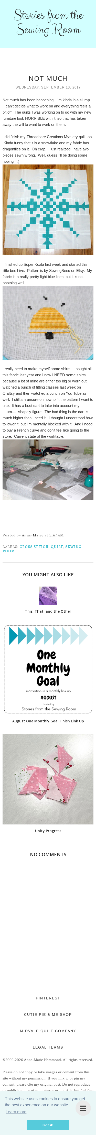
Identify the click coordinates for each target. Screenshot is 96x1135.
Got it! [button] (48, 1125)
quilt (57, 547)
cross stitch (34, 547)
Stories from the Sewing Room (48, 22)
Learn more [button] (16, 1112)
